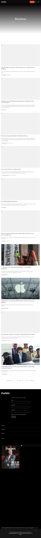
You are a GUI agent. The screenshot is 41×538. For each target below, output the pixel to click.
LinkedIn (4, 440)
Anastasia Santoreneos (5, 175)
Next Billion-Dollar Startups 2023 (9, 201)
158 (22, 380)
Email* (12, 400)
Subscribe (32, 1)
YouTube (12, 440)
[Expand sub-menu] (38, 425)
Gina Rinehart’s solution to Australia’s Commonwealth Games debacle (18, 334)
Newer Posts (9, 380)
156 (17, 380)
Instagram (7, 440)
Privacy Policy (24, 414)
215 (26, 380)
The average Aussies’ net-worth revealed (11, 169)
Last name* (13, 409)
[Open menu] (38, 2)
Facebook (2, 440)
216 (28, 380)
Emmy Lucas (4, 109)
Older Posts (32, 380)
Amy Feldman (4, 207)
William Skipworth (4, 274)
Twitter (9, 440)
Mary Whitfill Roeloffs (5, 308)
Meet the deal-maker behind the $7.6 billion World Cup (14, 136)
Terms (20, 414)
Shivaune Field (4, 340)
